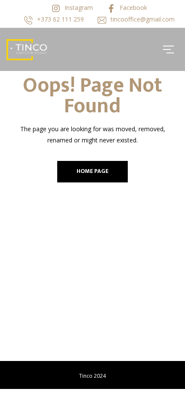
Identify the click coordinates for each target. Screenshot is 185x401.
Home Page (92, 171)
